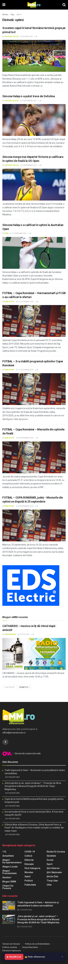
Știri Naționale (54, 872)
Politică (29, 880)
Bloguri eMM (9, 881)
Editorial (29, 860)
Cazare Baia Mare (30, 947)
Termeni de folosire (11, 944)
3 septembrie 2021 (29, 165)
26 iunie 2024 (27, 36)
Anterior (10, 687)
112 (4, 851)
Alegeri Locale (10, 866)
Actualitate (8, 856)
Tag (12, 14)
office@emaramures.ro (14, 732)
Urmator (23, 687)
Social (50, 860)
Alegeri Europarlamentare (12, 861)
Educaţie (29, 864)
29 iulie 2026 (24, 634)
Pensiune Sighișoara (11, 950)
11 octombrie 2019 (26, 370)
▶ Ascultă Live (14, 957)
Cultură (28, 856)
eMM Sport (10, 302)
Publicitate (30, 884)
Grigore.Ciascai (12, 36)
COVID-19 (30, 851)
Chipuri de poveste (7, 887)
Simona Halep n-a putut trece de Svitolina (28, 96)
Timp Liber (52, 880)
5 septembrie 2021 (29, 101)
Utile (49, 884)
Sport (50, 864)
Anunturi (6, 877)
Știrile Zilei (52, 876)
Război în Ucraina (56, 851)
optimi (19, 14)
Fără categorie (32, 868)
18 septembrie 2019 (26, 506)
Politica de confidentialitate (37, 944)
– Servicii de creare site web (26, 753)
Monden (29, 872)
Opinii (28, 876)
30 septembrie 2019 (26, 438)
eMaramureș (10, 634)
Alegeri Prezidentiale (9, 872)
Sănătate (51, 856)
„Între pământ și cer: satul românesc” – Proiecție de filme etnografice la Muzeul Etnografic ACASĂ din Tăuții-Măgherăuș (33, 786)
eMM (7, 233)
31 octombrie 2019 (26, 302)
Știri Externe (53, 868)
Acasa (5, 14)
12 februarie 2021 (19, 233)
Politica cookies (9, 947)
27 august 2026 (13, 777)
